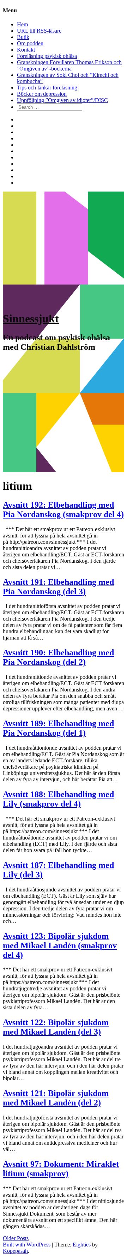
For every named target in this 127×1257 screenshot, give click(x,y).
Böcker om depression (42, 94)
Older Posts (16, 1238)
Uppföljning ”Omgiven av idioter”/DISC (62, 100)
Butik (23, 37)
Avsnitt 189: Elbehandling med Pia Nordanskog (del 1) (58, 728)
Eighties (82, 1245)
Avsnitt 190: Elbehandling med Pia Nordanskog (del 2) (58, 657)
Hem (22, 24)
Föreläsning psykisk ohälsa (47, 56)
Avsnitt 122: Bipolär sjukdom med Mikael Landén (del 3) (56, 1027)
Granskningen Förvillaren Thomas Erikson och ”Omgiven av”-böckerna (69, 65)
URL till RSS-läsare (39, 31)
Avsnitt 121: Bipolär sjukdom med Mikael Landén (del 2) (56, 1098)
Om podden (30, 43)
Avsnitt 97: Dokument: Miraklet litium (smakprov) (61, 1168)
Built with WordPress (26, 1245)
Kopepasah (15, 1251)
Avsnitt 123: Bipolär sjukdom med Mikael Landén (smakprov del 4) (60, 945)
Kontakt (26, 50)
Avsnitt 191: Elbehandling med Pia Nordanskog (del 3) (58, 586)
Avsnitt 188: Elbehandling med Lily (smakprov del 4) (58, 799)
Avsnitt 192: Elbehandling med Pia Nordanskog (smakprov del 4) (63, 509)
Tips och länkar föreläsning (47, 88)
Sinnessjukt (31, 318)
